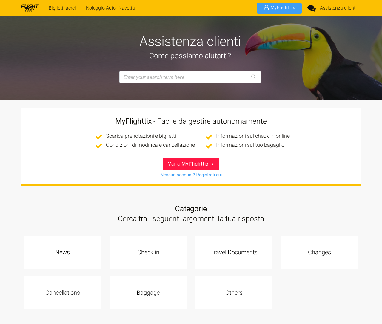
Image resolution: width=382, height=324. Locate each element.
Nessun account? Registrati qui (191, 175)
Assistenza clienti (338, 8)
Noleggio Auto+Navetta (110, 8)
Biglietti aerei (62, 8)
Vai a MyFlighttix (189, 164)
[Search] (254, 77)
